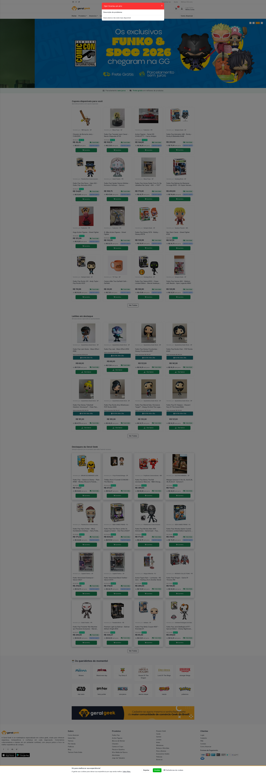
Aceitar (157, 770)
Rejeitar (146, 770)
